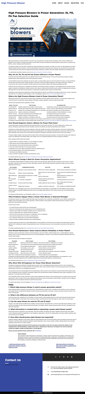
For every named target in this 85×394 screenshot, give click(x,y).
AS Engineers (38, 330)
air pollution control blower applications (52, 120)
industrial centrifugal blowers (37, 282)
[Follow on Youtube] (71, 357)
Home (54, 3)
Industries (75, 3)
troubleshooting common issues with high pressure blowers (40, 228)
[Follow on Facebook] (59, 357)
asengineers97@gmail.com (72, 374)
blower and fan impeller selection (44, 194)
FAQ (82, 3)
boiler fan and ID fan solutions (54, 282)
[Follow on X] (56, 357)
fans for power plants (52, 93)
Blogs (66, 3)
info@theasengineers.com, (58, 374)
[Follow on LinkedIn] (67, 357)
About (60, 3)
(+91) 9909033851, (56, 371)
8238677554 (64, 371)
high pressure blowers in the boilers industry (41, 72)
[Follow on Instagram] (63, 357)
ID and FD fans (62, 93)
